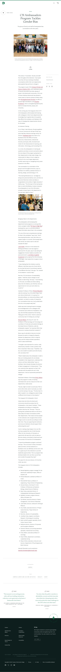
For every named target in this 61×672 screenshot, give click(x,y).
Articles (30, 11)
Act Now (36, 639)
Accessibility (21, 640)
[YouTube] (14, 665)
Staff (46, 576)
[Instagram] (11, 665)
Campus (30, 567)
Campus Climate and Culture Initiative (24, 576)
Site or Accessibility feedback (49, 662)
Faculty (40, 576)
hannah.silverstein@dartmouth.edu (27, 550)
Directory (7, 635)
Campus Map (7, 645)
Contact (6, 627)
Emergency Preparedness (21, 631)
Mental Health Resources (21, 636)
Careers (20, 627)
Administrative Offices (8, 631)
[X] (8, 665)
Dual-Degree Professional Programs (20, 654)
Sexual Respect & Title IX (8, 641)
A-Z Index (37, 662)
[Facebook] (5, 665)
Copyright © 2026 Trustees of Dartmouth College (14, 662)
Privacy (29, 662)
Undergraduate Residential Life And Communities (26, 656)
